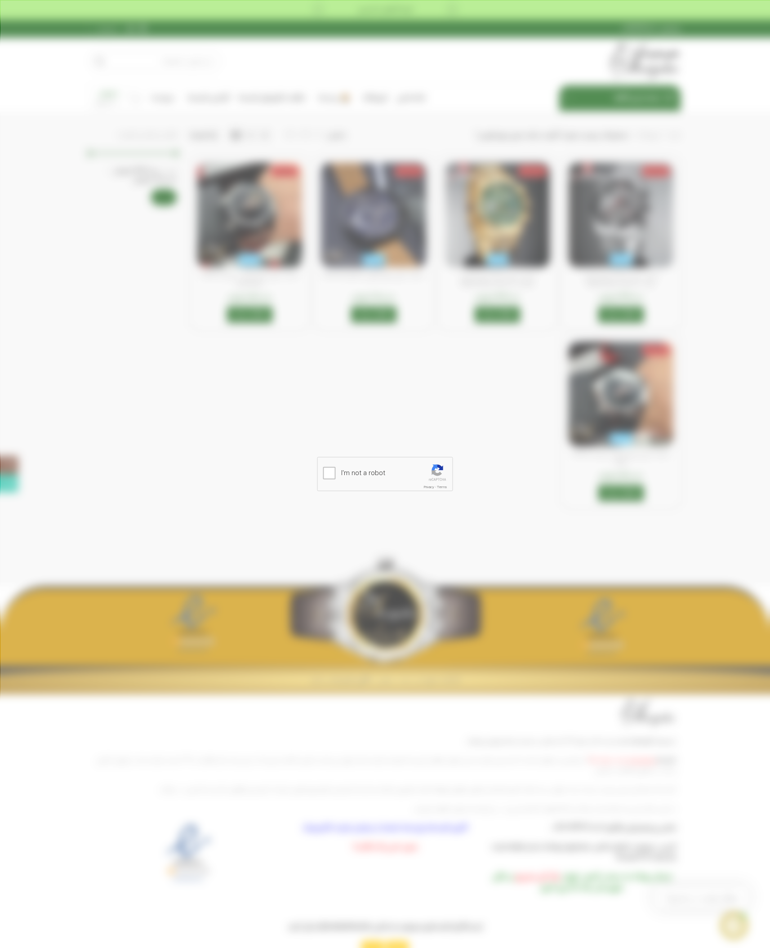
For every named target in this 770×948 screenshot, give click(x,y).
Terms (442, 487)
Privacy (429, 487)
